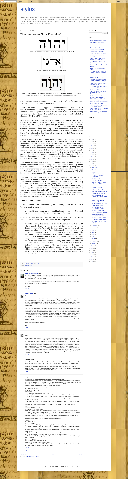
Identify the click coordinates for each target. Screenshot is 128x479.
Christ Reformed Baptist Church (98, 40)
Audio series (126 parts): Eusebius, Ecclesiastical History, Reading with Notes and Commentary (98, 92)
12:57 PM (27, 354)
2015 (92, 163)
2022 (92, 148)
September (95, 225)
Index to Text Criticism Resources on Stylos (98, 208)
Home (52, 454)
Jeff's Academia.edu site (96, 48)
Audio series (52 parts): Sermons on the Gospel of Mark (98, 105)
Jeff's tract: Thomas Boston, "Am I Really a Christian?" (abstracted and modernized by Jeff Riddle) (98, 73)
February (94, 241)
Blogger (81, 467)
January (94, 243)
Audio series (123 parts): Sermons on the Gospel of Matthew (99, 102)
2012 (92, 248)
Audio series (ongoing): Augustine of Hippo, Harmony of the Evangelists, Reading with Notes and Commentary (98, 98)
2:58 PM (27, 288)
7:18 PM (27, 328)
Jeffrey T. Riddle (29, 293)
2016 (92, 161)
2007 (92, 259)
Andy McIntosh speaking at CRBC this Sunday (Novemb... (98, 175)
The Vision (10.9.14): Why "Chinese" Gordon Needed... (99, 211)
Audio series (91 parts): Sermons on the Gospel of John (98, 112)
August (94, 228)
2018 (92, 157)
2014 (92, 165)
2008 (92, 257)
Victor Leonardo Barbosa (31, 273)
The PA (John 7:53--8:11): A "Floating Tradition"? (98, 186)
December (94, 167)
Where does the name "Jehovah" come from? (98, 215)
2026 (92, 139)
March (93, 239)
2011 (92, 250)
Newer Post (24, 454)
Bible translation (28, 265)
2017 (92, 159)
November (94, 170)
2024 (92, 143)
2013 (92, 246)
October (94, 172)
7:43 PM (27, 447)
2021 (92, 150)
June (93, 232)
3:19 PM (27, 372)
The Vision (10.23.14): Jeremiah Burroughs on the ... (99, 197)
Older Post (80, 454)
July (93, 230)
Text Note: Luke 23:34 (97, 189)
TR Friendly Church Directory (97, 42)
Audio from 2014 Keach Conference (98, 201)
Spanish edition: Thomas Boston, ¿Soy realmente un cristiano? (98, 76)
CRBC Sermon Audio (95, 44)
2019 (92, 154)
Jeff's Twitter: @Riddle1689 (97, 49)
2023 (92, 146)
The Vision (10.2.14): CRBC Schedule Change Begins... (99, 218)
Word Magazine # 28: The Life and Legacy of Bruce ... (99, 192)
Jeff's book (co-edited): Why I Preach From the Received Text (98, 52)
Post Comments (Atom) (33, 456)
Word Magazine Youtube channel (98, 46)
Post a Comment (27, 451)
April (93, 236)
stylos (27, 9)
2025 (92, 141)
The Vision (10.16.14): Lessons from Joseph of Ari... (99, 204)
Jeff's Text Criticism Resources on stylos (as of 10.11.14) (98, 87)
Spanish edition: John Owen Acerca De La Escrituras (97, 59)
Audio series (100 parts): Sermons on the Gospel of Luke (99, 109)
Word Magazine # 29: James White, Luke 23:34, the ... (99, 183)
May (93, 234)
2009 (92, 254)
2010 (92, 252)
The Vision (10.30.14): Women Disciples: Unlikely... (99, 179)
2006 (92, 261)
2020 (92, 152)
